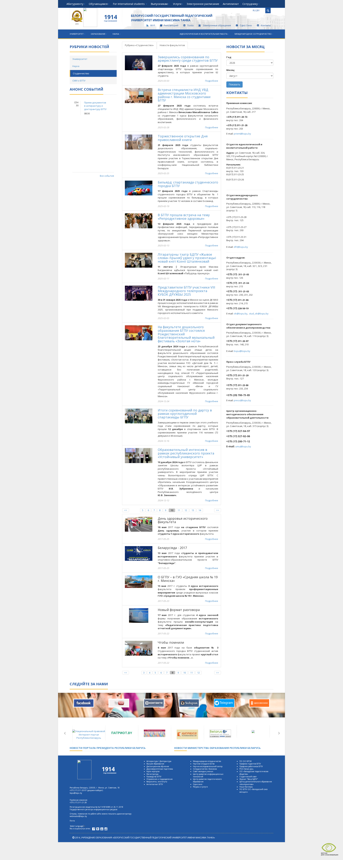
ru (254, 10)
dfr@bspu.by (241, 246)
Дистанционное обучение (157, 766)
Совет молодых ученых (203, 771)
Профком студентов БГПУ (250, 763)
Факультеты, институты (156, 781)
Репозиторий (171, 25)
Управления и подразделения (159, 779)
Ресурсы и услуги (200, 787)
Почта (190, 25)
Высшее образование (155, 763)
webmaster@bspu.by (78, 816)
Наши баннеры (246, 787)
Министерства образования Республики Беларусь (217, 748)
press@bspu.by (242, 400)
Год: (229, 57)
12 (186, 510)
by (258, 10)
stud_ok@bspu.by (259, 313)
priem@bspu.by (242, 133)
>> (217, 510)
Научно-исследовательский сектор (207, 766)
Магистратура (152, 774)
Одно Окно (246, 25)
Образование (98, 34)
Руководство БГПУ (153, 776)
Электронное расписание (203, 4)
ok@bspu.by (240, 313)
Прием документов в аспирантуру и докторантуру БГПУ (95, 106)
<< (125, 510)
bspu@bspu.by (242, 351)
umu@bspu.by (243, 446)
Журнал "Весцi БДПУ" (248, 779)
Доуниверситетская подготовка (159, 769)
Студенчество (81, 73)
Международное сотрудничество (253, 34)
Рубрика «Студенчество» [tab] (139, 45)
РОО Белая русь (246, 769)
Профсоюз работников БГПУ (251, 766)
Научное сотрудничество (204, 763)
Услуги (177, 4)
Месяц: (230, 70)
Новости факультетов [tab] (172, 45)
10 (172, 510)
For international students (129, 4)
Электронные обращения (216, 25)
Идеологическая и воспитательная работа (203, 34)
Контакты (266, 25)
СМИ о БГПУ (78, 80)
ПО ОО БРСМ (245, 761)
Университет (77, 34)
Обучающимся (98, 4)
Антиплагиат (231, 4)
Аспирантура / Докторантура (158, 761)
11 (179, 510)
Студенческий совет (248, 776)
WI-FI (152, 25)
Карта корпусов (152, 771)
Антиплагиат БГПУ (154, 784)
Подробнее (211, 80)
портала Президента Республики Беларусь (108, 748)
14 (199, 510)
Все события (107, 175)
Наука (116, 34)
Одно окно (197, 784)
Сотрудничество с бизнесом (205, 769)
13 (193, 510)
